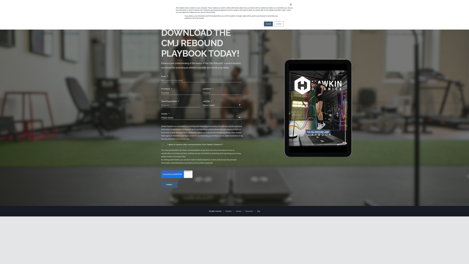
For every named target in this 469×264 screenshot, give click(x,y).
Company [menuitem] (228, 211)
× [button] (290, 4)
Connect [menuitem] (238, 211)
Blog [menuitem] (258, 211)
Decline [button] (279, 24)
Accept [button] (268, 24)
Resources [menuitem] (249, 211)
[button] (5, 259)
